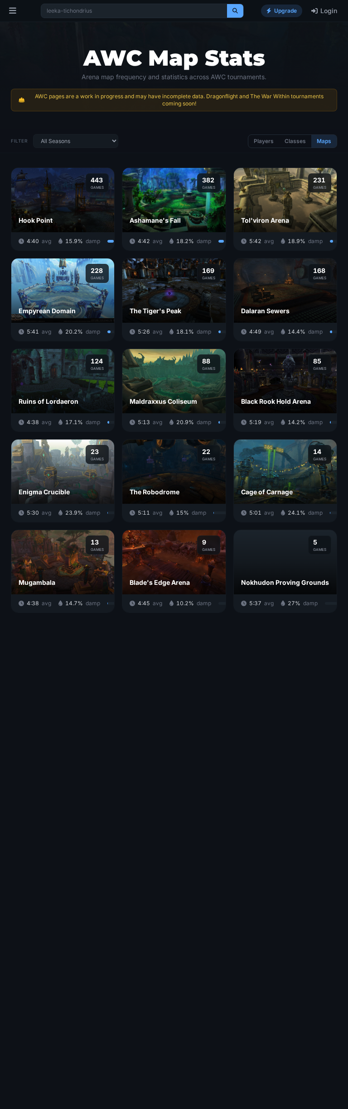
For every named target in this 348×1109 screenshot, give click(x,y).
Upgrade (285, 10)
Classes (295, 141)
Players (264, 141)
